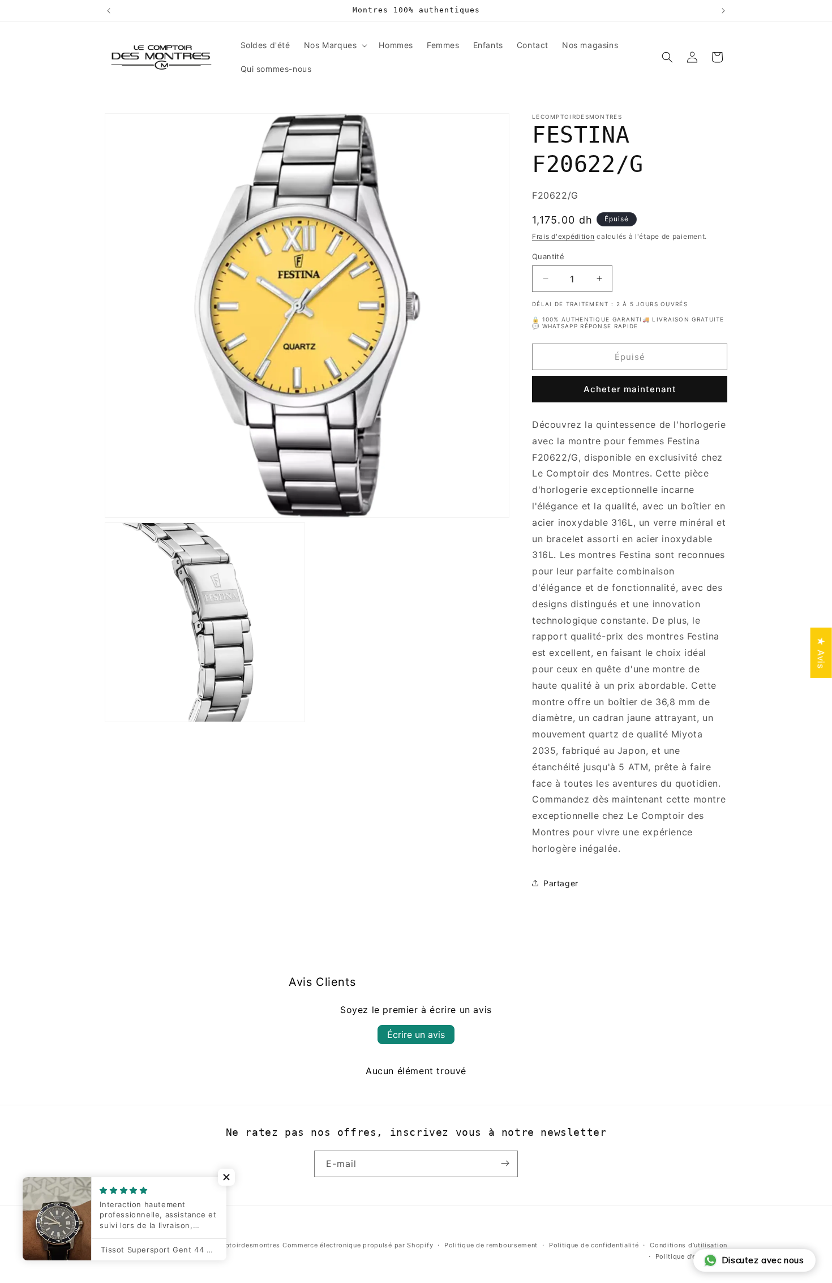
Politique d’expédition (691, 1256)
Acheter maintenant (630, 389)
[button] (334, 45)
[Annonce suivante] (723, 11)
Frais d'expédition (563, 236)
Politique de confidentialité (594, 1245)
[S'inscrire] (504, 1163)
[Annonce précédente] (108, 11)
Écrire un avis (416, 1034)
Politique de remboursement (491, 1245)
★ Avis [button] (821, 652)
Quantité (548, 255)
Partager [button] (560, 882)
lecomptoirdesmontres (242, 1245)
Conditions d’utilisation (688, 1245)
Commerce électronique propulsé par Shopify (357, 1245)
